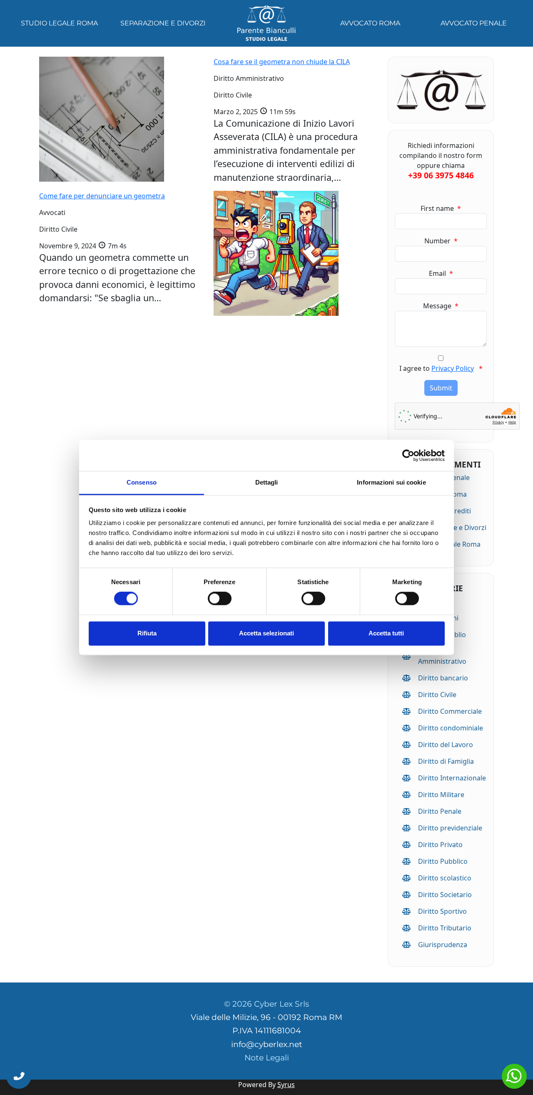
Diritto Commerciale (450, 711)
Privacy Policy (452, 368)
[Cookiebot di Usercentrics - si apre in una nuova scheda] (408, 455)
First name (441, 208)
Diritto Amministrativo (442, 656)
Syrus (286, 1084)
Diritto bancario (443, 677)
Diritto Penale (439, 811)
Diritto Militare (441, 794)
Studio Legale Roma (59, 23)
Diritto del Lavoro (445, 744)
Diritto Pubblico (443, 861)
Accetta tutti (386, 633)
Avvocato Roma (370, 23)
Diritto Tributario (444, 927)
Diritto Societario (445, 894)
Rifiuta (147, 633)
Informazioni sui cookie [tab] (391, 482)
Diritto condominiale (450, 727)
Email (441, 273)
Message (440, 305)
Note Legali (266, 1057)
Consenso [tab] (142, 482)
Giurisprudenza (442, 944)
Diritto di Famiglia (446, 761)
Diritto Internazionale (452, 777)
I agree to (441, 368)
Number (441, 240)
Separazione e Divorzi (163, 23)
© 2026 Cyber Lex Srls (266, 1004)
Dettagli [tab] (266, 482)
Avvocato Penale (474, 23)
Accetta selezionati (266, 633)
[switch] (220, 598)
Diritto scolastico (444, 877)
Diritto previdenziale (450, 827)
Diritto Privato (440, 844)
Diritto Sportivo (442, 911)
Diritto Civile (437, 694)
